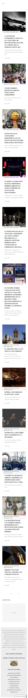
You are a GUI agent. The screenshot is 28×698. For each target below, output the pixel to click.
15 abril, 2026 (7, 258)
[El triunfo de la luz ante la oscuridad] (14, 335)
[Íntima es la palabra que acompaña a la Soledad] (14, 419)
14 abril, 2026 (7, 318)
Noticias (6, 32)
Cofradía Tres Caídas (14, 687)
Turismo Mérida (14, 677)
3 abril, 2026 (7, 491)
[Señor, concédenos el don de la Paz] (14, 378)
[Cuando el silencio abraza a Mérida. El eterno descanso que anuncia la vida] (14, 461)
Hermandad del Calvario (14, 679)
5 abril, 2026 (7, 362)
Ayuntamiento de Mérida (14, 673)
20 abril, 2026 (7, 151)
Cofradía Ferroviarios (14, 683)
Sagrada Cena (14, 692)
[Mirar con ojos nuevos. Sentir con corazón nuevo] (14, 556)
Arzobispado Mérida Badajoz (14, 675)
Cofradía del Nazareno (14, 681)
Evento (6, 283)
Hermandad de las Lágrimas (14, 689)
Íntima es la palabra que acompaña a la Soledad (14, 435)
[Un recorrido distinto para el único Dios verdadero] (14, 74)
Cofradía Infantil (14, 685)
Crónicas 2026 (8, 344)
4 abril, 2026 (7, 403)
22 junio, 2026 (7, 58)
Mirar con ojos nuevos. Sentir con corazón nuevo (13, 572)
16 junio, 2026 (7, 103)
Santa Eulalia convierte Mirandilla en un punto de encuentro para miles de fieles (14, 138)
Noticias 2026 (14, 32)
